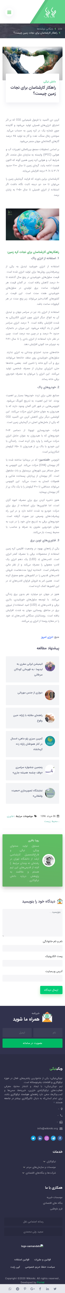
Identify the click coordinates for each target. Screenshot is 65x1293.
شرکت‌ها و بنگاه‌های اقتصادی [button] (40, 1173)
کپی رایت (15, 1267)
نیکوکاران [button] (51, 1161)
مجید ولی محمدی (33, 1232)
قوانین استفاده (21, 1260)
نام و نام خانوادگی (52, 941)
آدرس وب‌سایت (53, 971)
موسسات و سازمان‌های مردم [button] (40, 1167)
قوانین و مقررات (42, 1260)
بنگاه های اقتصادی (52, 1203)
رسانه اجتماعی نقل (33, 1222)
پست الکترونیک (53, 956)
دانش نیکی (50, 82)
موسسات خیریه (54, 1197)
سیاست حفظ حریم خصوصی (40, 1267)
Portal (40, 1283)
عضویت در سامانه (32, 1043)
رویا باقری (33, 840)
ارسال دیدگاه (51, 990)
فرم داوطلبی (56, 1209)
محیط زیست (51, 821)
